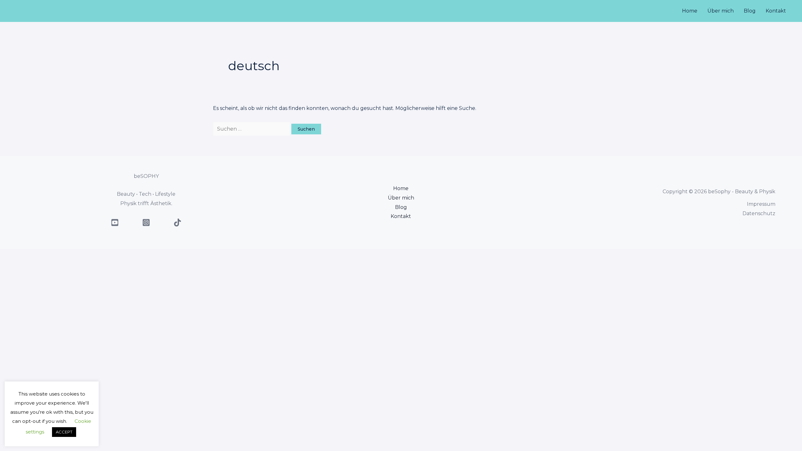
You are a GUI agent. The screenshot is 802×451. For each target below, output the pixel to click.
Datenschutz (758, 213)
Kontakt (776, 11)
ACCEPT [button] (64, 431)
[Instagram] (146, 222)
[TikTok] (177, 222)
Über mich (720, 11)
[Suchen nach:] (252, 129)
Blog (750, 11)
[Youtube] (115, 222)
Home (689, 11)
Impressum (761, 204)
